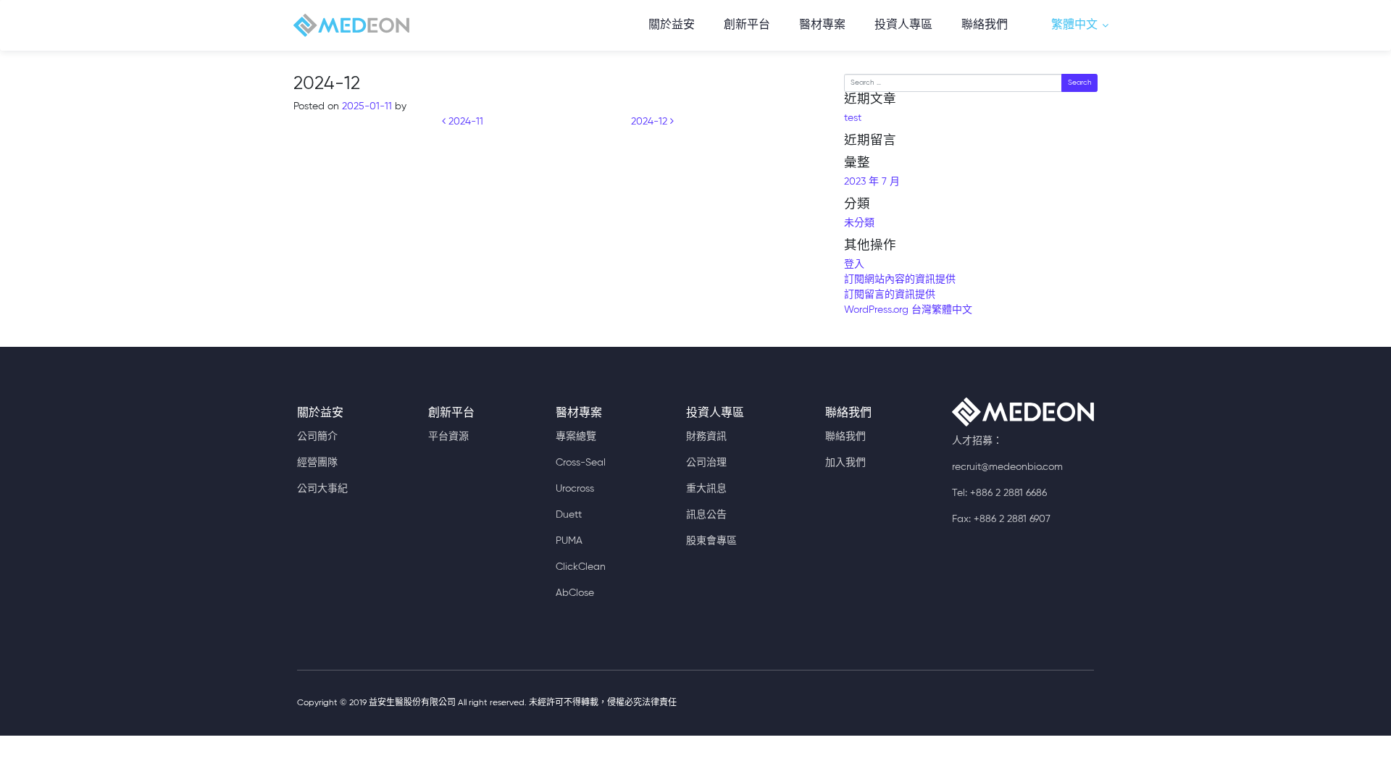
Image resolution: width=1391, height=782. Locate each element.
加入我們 (845, 463)
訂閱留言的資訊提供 (889, 295)
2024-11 (464, 122)
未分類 (859, 223)
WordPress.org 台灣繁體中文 (908, 310)
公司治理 (706, 463)
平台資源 (448, 437)
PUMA (569, 541)
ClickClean (581, 567)
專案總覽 (576, 437)
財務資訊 (706, 437)
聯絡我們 (984, 25)
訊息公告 (706, 515)
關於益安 (671, 25)
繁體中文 (1074, 25)
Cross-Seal (581, 463)
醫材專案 (822, 25)
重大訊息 (706, 489)
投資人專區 (903, 25)
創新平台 (747, 25)
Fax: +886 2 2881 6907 (1001, 519)
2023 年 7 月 (872, 182)
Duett (569, 515)
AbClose (575, 593)
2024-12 (650, 122)
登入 (854, 264)
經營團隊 (317, 463)
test (852, 118)
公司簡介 (317, 437)
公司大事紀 (322, 489)
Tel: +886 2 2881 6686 (999, 493)
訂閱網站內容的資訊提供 (900, 279)
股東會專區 (711, 541)
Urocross (575, 489)
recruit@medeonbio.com (1007, 467)
